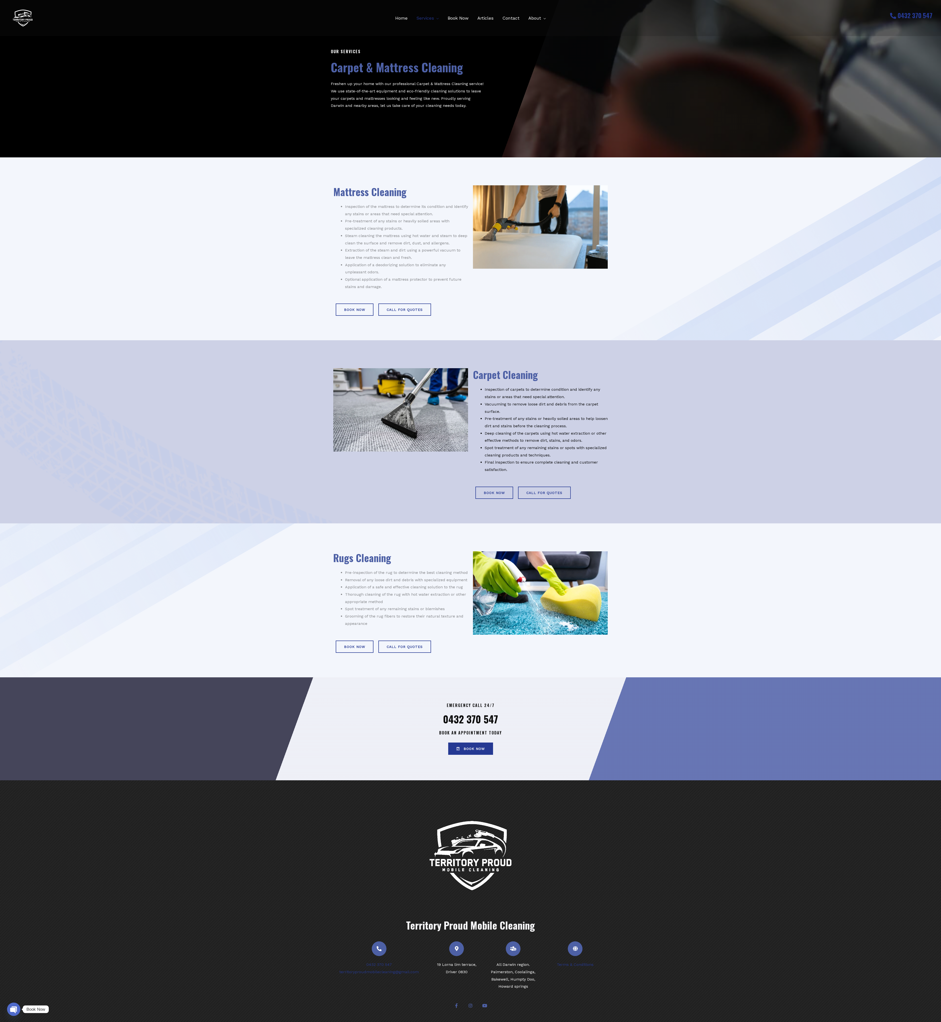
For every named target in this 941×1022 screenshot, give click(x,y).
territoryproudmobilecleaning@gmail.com (379, 972)
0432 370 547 (914, 15)
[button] (436, 18)
